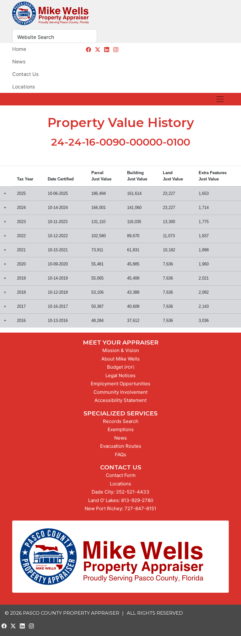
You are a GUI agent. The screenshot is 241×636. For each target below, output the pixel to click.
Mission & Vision (120, 350)
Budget (115, 367)
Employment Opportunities (120, 384)
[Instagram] (116, 49)
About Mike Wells (120, 359)
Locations (23, 87)
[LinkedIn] (107, 49)
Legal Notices (120, 375)
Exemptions (121, 429)
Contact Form (121, 475)
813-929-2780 (137, 500)
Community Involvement (120, 392)
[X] (98, 49)
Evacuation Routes (120, 446)
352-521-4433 (132, 492)
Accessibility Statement (120, 400)
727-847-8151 (140, 508)
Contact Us (25, 74)
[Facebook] (88, 49)
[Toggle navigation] (220, 99)
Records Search (120, 421)
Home (19, 49)
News (18, 62)
